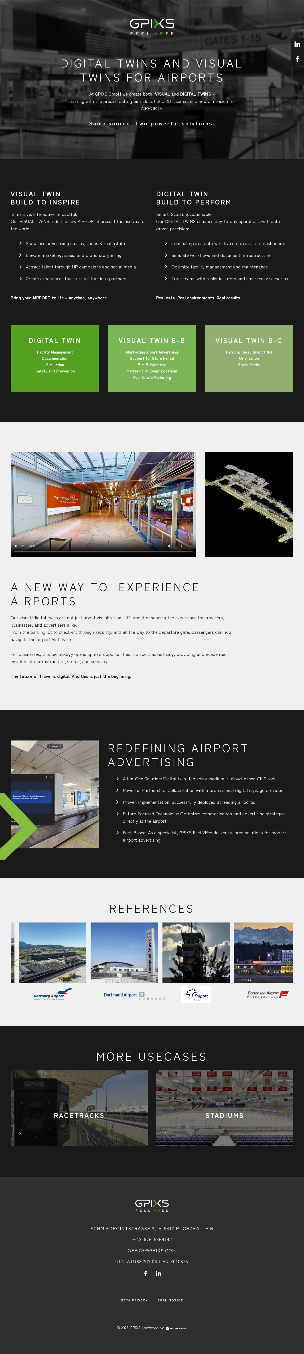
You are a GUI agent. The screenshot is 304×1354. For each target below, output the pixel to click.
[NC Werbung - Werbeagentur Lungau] (176, 1328)
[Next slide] (288, 963)
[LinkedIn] (158, 1273)
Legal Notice (169, 1300)
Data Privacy (134, 1300)
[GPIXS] (152, 27)
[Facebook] (145, 1273)
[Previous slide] (15, 963)
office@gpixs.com (152, 1250)
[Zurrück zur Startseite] (152, 1206)
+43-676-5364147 (152, 1239)
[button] (140, 999)
